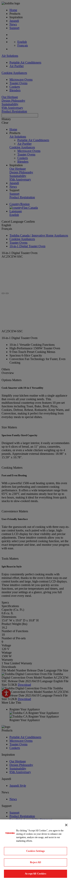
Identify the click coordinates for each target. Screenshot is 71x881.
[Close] (66, 825)
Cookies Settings (35, 850)
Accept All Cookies (35, 873)
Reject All (35, 862)
